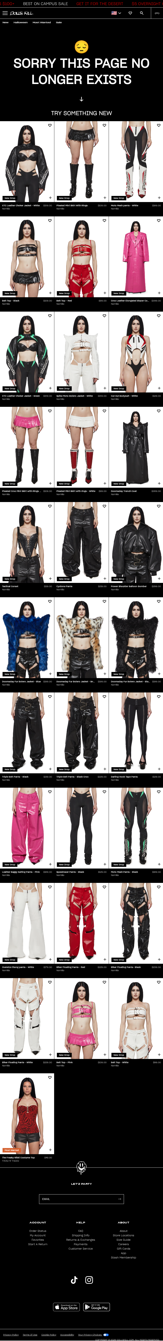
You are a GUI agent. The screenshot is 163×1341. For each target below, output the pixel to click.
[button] (44, 4)
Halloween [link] (21, 22)
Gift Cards (123, 1248)
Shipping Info (80, 1235)
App (123, 1253)
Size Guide (124, 1240)
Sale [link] (59, 22)
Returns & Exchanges (80, 1240)
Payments (80, 1244)
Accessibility (67, 1335)
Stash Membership (123, 1257)
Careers (123, 1244)
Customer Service (81, 1248)
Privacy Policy (11, 1335)
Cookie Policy (48, 1335)
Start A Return (37, 1244)
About (124, 1231)
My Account (38, 1235)
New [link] (5, 22)
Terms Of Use (30, 1335)
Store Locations (123, 1235)
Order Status (37, 1231)
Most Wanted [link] (42, 22)
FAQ (80, 1231)
